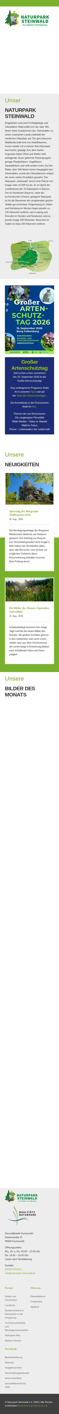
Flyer (33, 391)
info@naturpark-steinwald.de (20, 1273)
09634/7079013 (13, 1269)
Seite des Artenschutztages (31, 395)
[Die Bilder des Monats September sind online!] (29, 589)
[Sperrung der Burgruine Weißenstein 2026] (29, 489)
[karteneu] (29, 240)
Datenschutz (39, 1405)
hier (34, 406)
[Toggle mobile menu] (52, 28)
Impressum (25, 1405)
